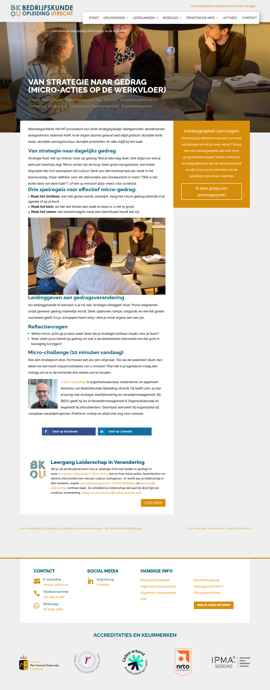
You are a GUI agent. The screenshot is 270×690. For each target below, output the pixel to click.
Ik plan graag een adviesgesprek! (212, 191)
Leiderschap (58, 106)
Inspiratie (111, 100)
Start (94, 18)
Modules (170, 18)
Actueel (230, 18)
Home (32, 31)
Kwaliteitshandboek (155, 580)
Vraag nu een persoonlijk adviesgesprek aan (111, 492)
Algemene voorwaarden (158, 586)
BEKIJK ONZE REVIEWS (213, 605)
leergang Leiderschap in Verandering (83, 474)
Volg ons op (105, 579)
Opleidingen (114, 18)
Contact (249, 18)
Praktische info (201, 18)
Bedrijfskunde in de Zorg (83, 100)
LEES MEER (153, 503)
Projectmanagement (136, 106)
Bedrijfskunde (52, 100)
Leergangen (144, 18)
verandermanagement (95, 483)
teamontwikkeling (123, 483)
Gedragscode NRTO (209, 586)
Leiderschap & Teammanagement (94, 106)
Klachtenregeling (206, 580)
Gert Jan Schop (74, 382)
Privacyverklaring (207, 593)
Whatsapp (51, 604)
